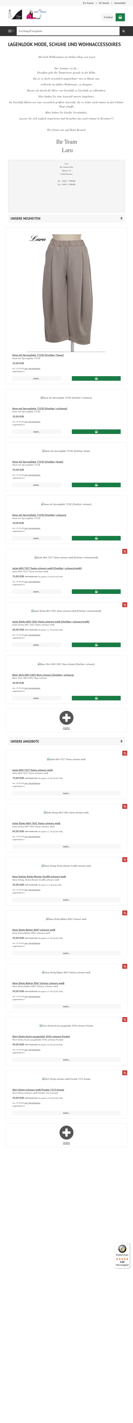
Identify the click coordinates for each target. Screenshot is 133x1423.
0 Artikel (108, 17)
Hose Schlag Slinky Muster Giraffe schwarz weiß (39, 876)
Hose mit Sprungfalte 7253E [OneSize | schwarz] (39, 515)
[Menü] (128, 1245)
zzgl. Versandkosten (32, 368)
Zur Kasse (88, 3)
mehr (66, 728)
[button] (66, 218)
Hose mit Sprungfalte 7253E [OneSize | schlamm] (39, 408)
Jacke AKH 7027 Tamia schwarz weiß (32, 770)
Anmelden (120, 3)
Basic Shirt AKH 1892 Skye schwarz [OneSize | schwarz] (43, 675)
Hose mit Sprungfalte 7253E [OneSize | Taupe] (38, 355)
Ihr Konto (104, 3)
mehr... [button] (36, 378)
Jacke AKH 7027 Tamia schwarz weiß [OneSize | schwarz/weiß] (47, 568)
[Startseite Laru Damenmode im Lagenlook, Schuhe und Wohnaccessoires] (26, 14)
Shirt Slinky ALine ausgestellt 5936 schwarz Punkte (41, 1036)
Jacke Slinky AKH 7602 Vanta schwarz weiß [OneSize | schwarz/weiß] (50, 621)
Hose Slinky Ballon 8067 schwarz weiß (33, 930)
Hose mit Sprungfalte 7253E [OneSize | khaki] (37, 462)
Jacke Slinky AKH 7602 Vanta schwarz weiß (36, 823)
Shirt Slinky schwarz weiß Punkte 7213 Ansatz (38, 1089)
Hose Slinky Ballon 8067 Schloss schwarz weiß (38, 983)
